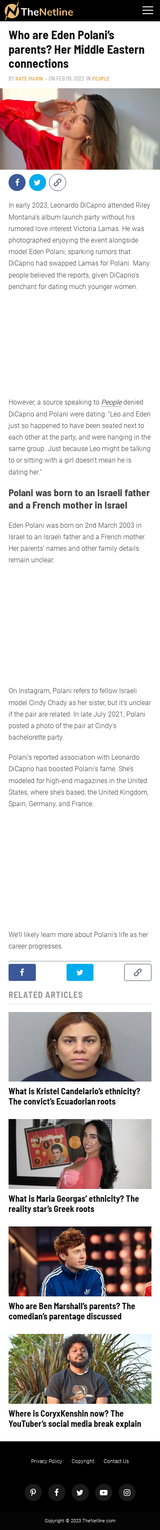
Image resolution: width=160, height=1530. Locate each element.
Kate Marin (29, 78)
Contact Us (116, 1461)
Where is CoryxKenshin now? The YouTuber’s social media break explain (75, 1418)
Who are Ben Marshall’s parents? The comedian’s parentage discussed (72, 1311)
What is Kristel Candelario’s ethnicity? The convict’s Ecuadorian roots (74, 1096)
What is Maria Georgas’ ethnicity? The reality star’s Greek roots (74, 1203)
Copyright (83, 1461)
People (101, 78)
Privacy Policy (46, 1461)
